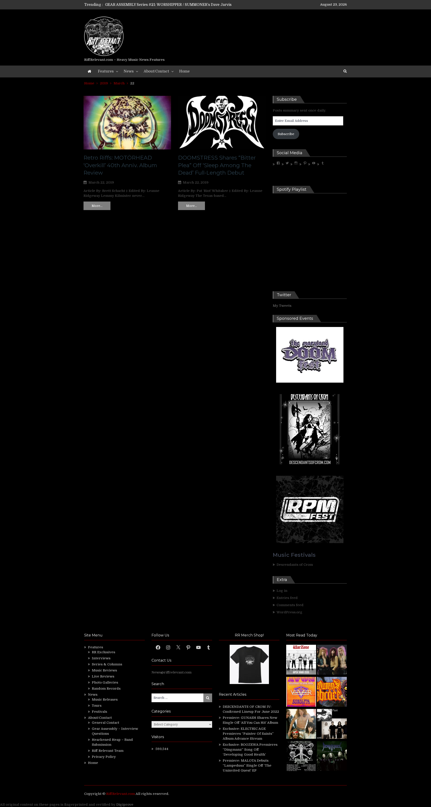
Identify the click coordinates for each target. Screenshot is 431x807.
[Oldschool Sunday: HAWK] (332, 660)
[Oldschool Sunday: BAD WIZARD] (301, 724)
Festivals (99, 712)
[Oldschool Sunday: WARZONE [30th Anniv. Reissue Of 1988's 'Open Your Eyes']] (301, 660)
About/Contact (156, 71)
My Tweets (282, 306)
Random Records (106, 688)
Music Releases (105, 699)
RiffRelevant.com (120, 794)
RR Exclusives (103, 652)
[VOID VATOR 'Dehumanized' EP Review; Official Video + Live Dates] (301, 692)
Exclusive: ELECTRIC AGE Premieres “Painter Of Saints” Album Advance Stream (248, 734)
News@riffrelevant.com (171, 672)
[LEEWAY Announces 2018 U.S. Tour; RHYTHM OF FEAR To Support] (301, 756)
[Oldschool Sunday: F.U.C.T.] (332, 724)
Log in (282, 591)
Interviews (101, 658)
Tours (96, 706)
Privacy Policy (104, 757)
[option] (173, 4)
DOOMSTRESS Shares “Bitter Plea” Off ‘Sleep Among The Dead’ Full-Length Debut (217, 165)
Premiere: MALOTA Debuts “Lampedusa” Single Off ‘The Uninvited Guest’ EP (247, 765)
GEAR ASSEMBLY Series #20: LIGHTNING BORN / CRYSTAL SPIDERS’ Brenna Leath (179, 5)
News (129, 71)
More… (97, 206)
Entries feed (287, 598)
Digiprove (124, 805)
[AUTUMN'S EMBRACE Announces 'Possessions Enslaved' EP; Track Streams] (332, 692)
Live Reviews (103, 676)
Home (184, 71)
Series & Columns (107, 664)
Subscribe (286, 134)
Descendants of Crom (295, 565)
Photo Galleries (105, 682)
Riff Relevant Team (107, 751)
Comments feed (290, 605)
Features (106, 71)
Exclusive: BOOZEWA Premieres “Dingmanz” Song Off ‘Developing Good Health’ (250, 750)
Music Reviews (104, 670)
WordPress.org (289, 612)
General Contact (105, 723)
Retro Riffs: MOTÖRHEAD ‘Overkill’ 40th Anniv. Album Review (120, 165)
